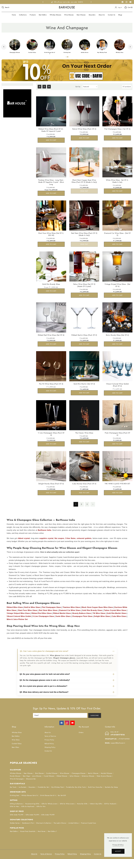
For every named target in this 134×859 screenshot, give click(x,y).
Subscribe (95, 715)
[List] (49, 86)
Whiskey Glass (17, 732)
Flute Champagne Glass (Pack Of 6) (117, 434)
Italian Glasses (74, 776)
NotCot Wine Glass (32, 607)
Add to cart (51, 140)
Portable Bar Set (43, 787)
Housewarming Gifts (32, 804)
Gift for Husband (110, 804)
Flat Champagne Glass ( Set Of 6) (117, 129)
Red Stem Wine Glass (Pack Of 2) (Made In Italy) (84, 234)
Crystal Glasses (49, 776)
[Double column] (44, 86)
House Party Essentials (27, 831)
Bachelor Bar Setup (111, 787)
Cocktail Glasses (51, 773)
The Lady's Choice (60, 823)
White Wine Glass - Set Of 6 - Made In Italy (117, 181)
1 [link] (75, 504)
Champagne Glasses (78, 773)
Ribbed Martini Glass (62, 613)
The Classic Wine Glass (84, 433)
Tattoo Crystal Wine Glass (115, 610)
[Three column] (39, 86)
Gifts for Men (14, 806)
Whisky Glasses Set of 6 (29, 795)
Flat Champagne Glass (51, 607)
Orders (81, 732)
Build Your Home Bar (95, 787)
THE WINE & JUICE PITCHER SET (117, 484)
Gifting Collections (16, 804)
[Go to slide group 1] (66, 56)
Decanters (32, 787)
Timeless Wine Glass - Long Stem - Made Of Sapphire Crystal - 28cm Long (51, 182)
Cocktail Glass (17, 744)
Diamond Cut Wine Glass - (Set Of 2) (117, 234)
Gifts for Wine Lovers (67, 804)
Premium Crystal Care (88, 823)
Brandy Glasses (15, 776)
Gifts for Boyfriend (27, 806)
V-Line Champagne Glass (43, 616)
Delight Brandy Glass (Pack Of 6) (51, 484)
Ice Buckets (22, 787)
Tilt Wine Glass (99, 613)
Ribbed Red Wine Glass (42, 613)
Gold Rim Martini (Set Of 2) (84, 384)
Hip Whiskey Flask (57, 787)
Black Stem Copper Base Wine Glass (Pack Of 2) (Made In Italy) (84, 181)
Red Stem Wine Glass (48, 610)
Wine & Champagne (17, 779)
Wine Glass (16, 740)
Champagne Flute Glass (82, 616)
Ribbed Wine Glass (15, 607)
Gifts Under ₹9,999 (48, 815)
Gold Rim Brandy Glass (51, 284)
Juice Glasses (36, 776)
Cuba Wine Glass (119, 616)
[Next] (130, 47)
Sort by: (78, 87)
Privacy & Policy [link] (118, 845)
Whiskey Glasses (15, 773)
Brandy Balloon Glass (81, 613)
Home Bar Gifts (82, 804)
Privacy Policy (49, 740)
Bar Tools (13, 787)
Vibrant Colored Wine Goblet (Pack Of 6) (117, 385)
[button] (5, 7)
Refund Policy (49, 744)
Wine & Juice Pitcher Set (17, 619)
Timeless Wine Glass (71, 607)
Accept (118, 851)
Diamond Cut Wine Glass (70, 610)
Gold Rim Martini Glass (116, 613)
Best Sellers (16, 736)
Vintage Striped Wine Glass (18, 613)
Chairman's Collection (43, 823)
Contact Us (48, 751)
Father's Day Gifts (96, 804)
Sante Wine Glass (63, 616)
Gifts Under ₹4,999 (32, 815)
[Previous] (4, 47)
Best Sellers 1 (52, 831)
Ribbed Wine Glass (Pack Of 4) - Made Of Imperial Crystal (51, 130)
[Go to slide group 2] (67, 56)
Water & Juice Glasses (104, 776)
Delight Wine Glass (102, 616)
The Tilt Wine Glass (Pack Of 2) (51, 384)
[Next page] (92, 504)
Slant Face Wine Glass (27, 610)
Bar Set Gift (62, 795)
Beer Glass (15, 747)
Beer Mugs (26, 776)
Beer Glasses (28, 773)
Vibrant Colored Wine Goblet (19, 616)
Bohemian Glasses (88, 776)
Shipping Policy (50, 747)
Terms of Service (50, 736)
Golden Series (15, 823)
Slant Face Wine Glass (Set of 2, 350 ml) (51, 234)
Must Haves (41, 831)
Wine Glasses (64, 773)
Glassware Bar (31, 779)
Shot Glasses (39, 773)
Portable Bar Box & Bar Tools (76, 787)
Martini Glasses (93, 773)
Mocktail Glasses (106, 773)
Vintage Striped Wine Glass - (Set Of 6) (117, 285)
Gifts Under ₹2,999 (16, 815)
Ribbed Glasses (62, 776)
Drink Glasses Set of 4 (47, 795)
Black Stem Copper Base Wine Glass (97, 607)
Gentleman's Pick (28, 823)
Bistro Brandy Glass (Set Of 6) (117, 335)
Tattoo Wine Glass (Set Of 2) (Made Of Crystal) (84, 285)
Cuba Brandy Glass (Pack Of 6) (84, 484)
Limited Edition (73, 823)
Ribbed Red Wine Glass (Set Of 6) (51, 335)
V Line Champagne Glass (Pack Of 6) (51, 434)
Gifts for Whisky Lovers (49, 804)
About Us (48, 732)
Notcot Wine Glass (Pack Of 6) (84, 129)
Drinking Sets (14, 795)
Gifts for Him (41, 806)
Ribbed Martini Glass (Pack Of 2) (84, 335)
